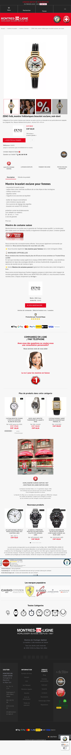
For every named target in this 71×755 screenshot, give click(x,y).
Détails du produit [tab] (24, 177)
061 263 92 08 (23, 154)
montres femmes (24, 28)
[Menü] (68, 737)
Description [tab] (11, 177)
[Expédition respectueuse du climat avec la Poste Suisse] (62, 704)
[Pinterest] (37, 657)
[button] (26, 8)
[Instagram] (33, 657)
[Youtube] (46, 657)
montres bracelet (12, 28)
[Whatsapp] (41, 657)
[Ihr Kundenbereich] (56, 9)
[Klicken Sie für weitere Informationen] (35, 567)
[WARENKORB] (44, 8)
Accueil (3, 28)
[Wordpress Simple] (24, 657)
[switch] (65, 748)
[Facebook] (29, 657)
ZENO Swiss (37, 298)
